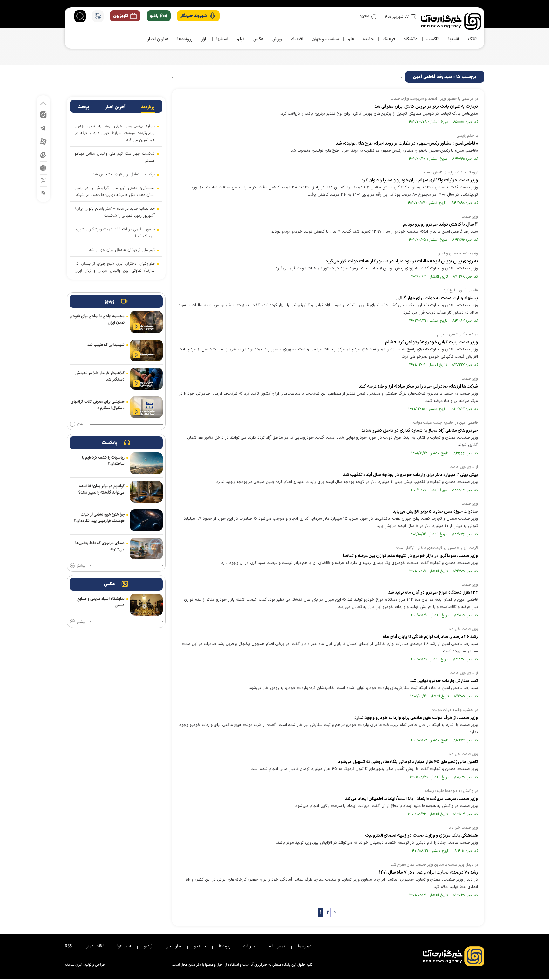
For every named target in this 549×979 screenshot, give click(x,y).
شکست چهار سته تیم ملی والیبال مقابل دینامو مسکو (115, 157)
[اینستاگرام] (43, 114)
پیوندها (224, 946)
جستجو (200, 946)
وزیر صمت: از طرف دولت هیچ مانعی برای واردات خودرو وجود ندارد (416, 717)
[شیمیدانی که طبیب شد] (146, 350)
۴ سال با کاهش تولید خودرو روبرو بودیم (440, 224)
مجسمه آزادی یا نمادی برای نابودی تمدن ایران (97, 319)
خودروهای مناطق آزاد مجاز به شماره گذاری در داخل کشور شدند (419, 430)
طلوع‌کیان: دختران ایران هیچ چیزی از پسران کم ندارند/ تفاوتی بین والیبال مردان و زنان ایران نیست (115, 270)
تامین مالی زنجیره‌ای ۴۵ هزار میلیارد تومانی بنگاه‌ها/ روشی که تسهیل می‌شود (408, 762)
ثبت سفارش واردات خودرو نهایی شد (444, 681)
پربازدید (148, 107)
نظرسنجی (173, 946)
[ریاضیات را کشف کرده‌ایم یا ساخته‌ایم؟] (146, 463)
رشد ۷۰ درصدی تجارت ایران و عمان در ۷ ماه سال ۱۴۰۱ (428, 872)
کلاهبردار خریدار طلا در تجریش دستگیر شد (100, 376)
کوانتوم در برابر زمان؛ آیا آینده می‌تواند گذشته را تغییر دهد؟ (101, 489)
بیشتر (81, 424)
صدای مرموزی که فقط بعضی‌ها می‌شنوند (100, 546)
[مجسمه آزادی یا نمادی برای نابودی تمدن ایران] (146, 322)
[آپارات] (43, 141)
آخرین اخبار (115, 107)
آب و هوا (124, 946)
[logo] (451, 21)
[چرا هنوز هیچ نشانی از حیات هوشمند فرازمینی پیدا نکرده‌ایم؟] (146, 520)
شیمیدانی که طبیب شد (106, 344)
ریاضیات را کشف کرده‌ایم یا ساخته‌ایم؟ (103, 460)
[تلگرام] (43, 127)
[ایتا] (43, 154)
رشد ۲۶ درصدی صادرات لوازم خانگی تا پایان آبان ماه (430, 636)
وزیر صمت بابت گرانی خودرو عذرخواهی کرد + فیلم (431, 342)
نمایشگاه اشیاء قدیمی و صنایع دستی (101, 602)
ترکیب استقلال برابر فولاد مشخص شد (123, 174)
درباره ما (304, 946)
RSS (68, 946)
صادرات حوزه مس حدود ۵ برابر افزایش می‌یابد (435, 511)
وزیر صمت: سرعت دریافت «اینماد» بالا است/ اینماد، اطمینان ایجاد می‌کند (411, 798)
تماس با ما (276, 946)
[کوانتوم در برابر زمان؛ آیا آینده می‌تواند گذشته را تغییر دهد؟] (146, 492)
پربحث (83, 107)
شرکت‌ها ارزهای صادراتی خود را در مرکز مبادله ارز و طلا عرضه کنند (418, 386)
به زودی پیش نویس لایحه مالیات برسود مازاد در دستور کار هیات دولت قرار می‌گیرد (401, 261)
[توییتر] (43, 180)
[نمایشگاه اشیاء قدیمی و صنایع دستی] (146, 605)
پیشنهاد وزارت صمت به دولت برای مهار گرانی (437, 298)
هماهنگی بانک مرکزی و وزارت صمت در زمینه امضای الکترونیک (421, 835)
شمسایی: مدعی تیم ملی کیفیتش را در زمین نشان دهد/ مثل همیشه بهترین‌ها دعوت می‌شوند (115, 191)
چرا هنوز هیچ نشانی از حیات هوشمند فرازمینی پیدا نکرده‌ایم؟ (99, 517)
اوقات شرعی (94, 946)
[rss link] (43, 192)
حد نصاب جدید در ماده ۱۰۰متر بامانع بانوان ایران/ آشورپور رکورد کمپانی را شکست (115, 212)
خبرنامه (249, 946)
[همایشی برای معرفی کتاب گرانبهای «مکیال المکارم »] (146, 407)
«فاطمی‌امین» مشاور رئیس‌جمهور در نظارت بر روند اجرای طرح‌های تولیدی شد (407, 143)
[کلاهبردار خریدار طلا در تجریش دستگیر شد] (146, 379)
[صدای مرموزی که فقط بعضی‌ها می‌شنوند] (146, 549)
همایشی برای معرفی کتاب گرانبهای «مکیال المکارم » (98, 404)
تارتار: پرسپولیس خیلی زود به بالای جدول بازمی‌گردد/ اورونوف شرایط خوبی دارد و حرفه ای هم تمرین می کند (115, 133)
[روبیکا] (43, 167)
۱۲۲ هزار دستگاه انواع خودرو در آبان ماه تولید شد (433, 592)
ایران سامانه (73, 965)
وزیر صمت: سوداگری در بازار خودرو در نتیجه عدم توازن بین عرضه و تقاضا (410, 555)
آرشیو (148, 946)
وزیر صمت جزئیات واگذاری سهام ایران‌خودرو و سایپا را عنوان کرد (419, 180)
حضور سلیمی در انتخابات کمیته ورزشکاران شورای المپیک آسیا (115, 232)
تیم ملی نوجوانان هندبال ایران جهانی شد (122, 249)
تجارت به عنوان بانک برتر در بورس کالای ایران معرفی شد (426, 106)
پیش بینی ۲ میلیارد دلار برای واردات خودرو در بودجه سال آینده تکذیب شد (410, 474)
